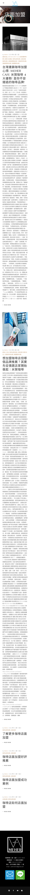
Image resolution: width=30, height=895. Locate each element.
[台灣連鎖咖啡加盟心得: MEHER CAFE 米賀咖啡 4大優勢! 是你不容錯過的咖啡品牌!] (15, 38)
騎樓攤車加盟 (15, 63)
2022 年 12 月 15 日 (15, 728)
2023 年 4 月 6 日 (14, 350)
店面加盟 (23, 59)
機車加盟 (5, 61)
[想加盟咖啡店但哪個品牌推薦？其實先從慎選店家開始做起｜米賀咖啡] (15, 329)
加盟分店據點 (8, 59)
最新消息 (5, 57)
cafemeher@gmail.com (17, 866)
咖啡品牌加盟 (16, 59)
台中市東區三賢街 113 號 (17, 864)
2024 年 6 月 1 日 (14, 54)
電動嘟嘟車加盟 (6, 63)
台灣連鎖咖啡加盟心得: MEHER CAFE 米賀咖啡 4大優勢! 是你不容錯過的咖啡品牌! (14, 74)
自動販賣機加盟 (12, 61)
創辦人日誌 (5, 352)
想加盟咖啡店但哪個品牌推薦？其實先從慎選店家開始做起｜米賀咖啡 (14, 363)
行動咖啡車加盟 (22, 61)
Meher (6, 54)
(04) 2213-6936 (16, 862)
